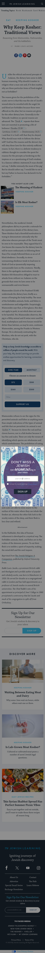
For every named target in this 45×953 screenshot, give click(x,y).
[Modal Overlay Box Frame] (22, 476)
